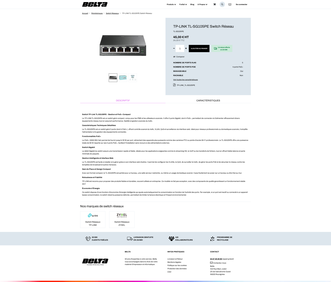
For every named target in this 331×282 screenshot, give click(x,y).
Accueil (85, 13)
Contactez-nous (219, 263)
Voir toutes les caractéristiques (185, 80)
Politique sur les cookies (177, 265)
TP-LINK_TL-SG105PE (186, 85)
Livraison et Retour (175, 259)
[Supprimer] (174, 48)
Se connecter (241, 4)
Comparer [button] (180, 57)
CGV (169, 272)
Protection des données (177, 269)
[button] (222, 4)
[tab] (123, 100)
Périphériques (97, 13)
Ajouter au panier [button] (199, 48)
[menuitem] (171, 4)
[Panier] (214, 4)
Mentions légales (174, 262)
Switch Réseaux (112, 13)
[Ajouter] (186, 48)
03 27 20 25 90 (216, 259)
